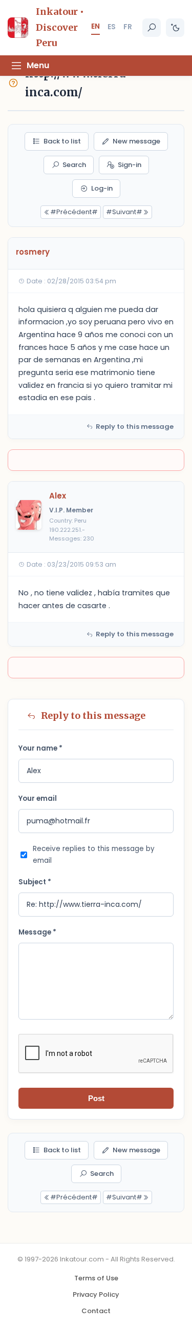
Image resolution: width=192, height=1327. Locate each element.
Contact (96, 1311)
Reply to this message (135, 426)
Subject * (34, 882)
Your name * (40, 748)
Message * (37, 932)
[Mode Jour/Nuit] (175, 27)
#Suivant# (124, 212)
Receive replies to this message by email (94, 854)
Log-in (102, 188)
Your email (37, 798)
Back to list (62, 141)
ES (112, 27)
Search (74, 165)
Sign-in (129, 165)
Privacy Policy (96, 1294)
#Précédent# (74, 212)
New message (136, 141)
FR (127, 27)
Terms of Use (96, 1278)
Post (96, 1098)
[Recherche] (151, 27)
